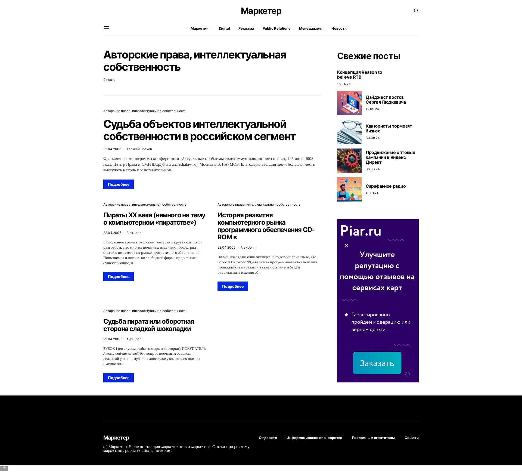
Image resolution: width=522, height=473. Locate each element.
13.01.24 (372, 193)
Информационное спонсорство (314, 437)
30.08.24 (373, 138)
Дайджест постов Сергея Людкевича (386, 99)
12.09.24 (372, 109)
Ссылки (412, 437)
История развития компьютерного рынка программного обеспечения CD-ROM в (265, 226)
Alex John (133, 233)
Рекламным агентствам (373, 437)
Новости (339, 28)
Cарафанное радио (386, 186)
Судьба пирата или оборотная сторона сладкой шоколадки (148, 325)
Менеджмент (311, 28)
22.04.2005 (112, 149)
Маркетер (261, 11)
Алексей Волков (139, 149)
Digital (224, 28)
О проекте (268, 437)
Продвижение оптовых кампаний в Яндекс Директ (390, 157)
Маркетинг (200, 28)
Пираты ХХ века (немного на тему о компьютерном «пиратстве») (154, 218)
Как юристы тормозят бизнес (389, 128)
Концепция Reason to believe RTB (359, 74)
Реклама (246, 28)
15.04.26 (343, 84)
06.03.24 (373, 169)
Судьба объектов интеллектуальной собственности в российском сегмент (199, 130)
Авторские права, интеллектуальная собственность (145, 111)
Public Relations (276, 28)
